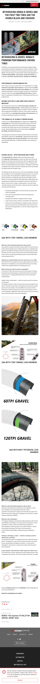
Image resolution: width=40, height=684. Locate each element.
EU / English (20, 643)
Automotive (20, 657)
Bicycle (20, 661)
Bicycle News (26, 22)
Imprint (30, 634)
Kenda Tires (7, 5)
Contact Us (22, 634)
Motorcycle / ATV (20, 664)
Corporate (20, 653)
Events (15, 634)
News (8, 634)
